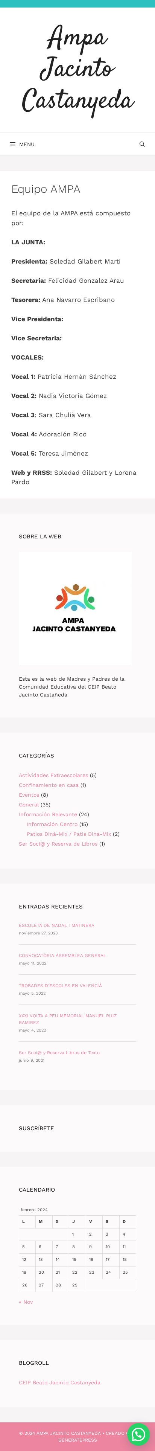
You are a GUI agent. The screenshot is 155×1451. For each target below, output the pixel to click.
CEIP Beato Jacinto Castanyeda (59, 1382)
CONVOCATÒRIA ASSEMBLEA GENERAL (62, 955)
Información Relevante (48, 814)
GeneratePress (77, 1440)
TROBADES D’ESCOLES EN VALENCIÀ (60, 985)
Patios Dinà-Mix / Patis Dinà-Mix (69, 834)
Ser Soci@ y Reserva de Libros (58, 844)
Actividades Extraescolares (53, 775)
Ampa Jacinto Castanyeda (77, 70)
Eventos (29, 795)
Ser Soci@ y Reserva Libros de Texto (59, 1052)
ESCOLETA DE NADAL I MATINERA (56, 925)
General (29, 805)
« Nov (26, 1302)
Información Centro (52, 824)
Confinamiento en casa (49, 785)
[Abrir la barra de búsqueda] (142, 144)
